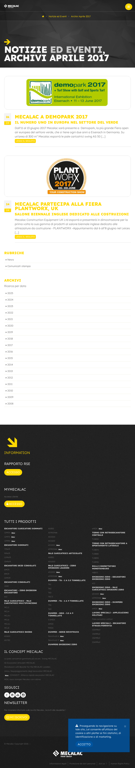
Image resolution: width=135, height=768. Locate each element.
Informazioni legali (57, 763)
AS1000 (51, 537)
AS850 (51, 528)
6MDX (50, 624)
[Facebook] (6, 695)
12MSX (9, 532)
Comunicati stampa (19, 266)
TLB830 (95, 539)
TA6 (49, 605)
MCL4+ (7, 615)
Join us (101, 763)
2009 (10, 397)
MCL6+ (7, 624)
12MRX (9, 541)
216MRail (96, 642)
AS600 (7, 636)
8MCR (6, 574)
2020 (10, 325)
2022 (10, 312)
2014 (10, 364)
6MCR (6, 569)
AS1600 (51, 541)
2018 (10, 338)
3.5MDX (51, 619)
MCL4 (6, 611)
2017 (10, 345)
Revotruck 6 (56, 636)
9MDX (50, 628)
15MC (6, 586)
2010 (10, 390)
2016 (10, 351)
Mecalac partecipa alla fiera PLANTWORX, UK (58, 206)
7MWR (7, 549)
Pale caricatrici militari (102, 619)
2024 (10, 299)
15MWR (7, 561)
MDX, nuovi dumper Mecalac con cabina (22, 679)
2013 (10, 371)
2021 (10, 319)
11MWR (7, 557)
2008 (10, 403)
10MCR (7, 578)
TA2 (49, 588)
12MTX (9, 537)
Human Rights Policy (120, 763)
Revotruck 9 (56, 640)
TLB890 (95, 558)
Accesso (13, 472)
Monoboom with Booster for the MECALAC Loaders (27, 667)
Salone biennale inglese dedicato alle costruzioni (72, 214)
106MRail (96, 629)
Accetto (84, 744)
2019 (10, 332)
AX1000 (51, 561)
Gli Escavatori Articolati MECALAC (19, 663)
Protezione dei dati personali (82, 763)
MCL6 (6, 619)
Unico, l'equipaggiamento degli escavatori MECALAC (28, 671)
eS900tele (55, 549)
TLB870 (95, 550)
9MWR (7, 553)
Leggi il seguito (25, 141)
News (10, 259)
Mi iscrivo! (18, 717)
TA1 (49, 584)
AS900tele (52, 532)
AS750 (7, 640)
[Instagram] (23, 695)
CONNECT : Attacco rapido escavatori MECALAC (29, 675)
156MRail (96, 638)
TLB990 (95, 562)
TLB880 (95, 554)
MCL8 (6, 628)
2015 (10, 358)
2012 (10, 377)
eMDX (97, 528)
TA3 (49, 592)
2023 (10, 306)
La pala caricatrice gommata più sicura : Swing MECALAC (30, 658)
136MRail (96, 634)
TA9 (49, 609)
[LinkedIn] (12, 695)
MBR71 (95, 572)
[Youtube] (17, 695)
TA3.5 (50, 596)
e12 (5, 596)
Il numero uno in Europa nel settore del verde (66, 122)
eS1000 (54, 545)
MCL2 (6, 607)
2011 (9, 384)
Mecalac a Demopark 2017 (51, 117)
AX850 (51, 557)
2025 (10, 293)
